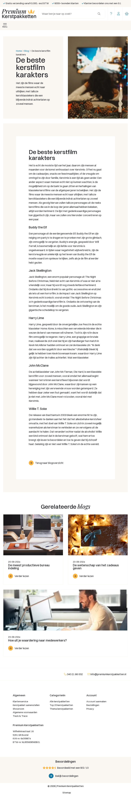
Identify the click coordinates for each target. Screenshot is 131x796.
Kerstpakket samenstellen (26, 705)
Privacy (90, 708)
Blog (26, 50)
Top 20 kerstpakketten (61, 705)
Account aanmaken (96, 701)
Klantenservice (20, 701)
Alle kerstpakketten (60, 701)
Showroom (18, 708)
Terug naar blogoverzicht (49, 462)
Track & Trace (20, 716)
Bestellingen (92, 705)
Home (19, 50)
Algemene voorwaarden (25, 712)
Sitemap (66, 792)
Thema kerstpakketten (61, 708)
